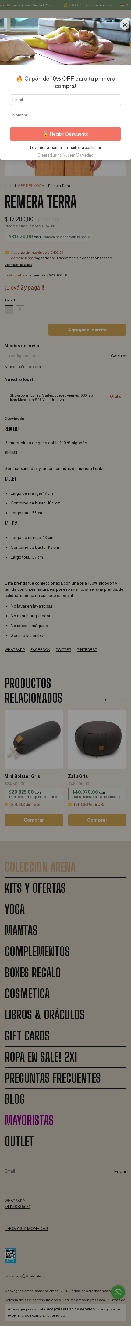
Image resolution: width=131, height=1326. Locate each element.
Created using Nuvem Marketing (65, 155)
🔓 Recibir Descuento (65, 134)
